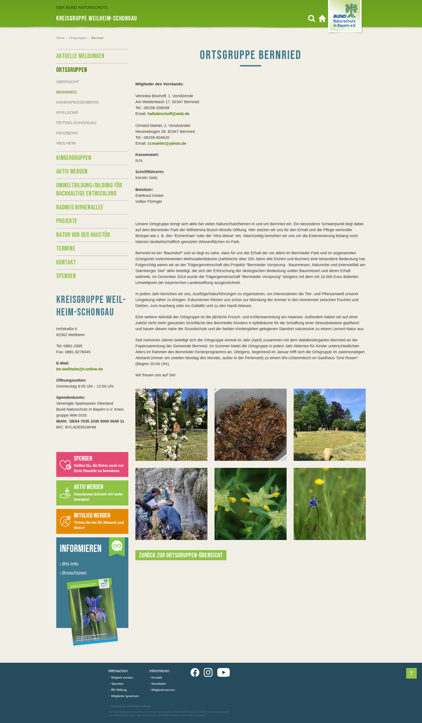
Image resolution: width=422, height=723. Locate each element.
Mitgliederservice (163, 690)
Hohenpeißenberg (77, 102)
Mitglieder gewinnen (124, 696)
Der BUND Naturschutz (82, 7)
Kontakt (66, 262)
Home (60, 38)
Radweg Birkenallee (80, 207)
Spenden (66, 276)
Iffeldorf (67, 112)
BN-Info (69, 564)
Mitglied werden (121, 677)
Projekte (66, 221)
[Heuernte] (330, 425)
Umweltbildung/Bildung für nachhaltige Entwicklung (89, 189)
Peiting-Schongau (76, 123)
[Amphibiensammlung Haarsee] (251, 425)
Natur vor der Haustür (83, 235)
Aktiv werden (72, 172)
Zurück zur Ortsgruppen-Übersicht (181, 555)
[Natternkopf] (251, 504)
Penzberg (67, 133)
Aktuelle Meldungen (80, 56)
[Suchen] (311, 18)
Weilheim (66, 143)
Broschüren (73, 573)
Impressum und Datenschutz (129, 706)
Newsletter (158, 683)
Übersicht (67, 82)
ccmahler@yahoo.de (166, 143)
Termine (65, 249)
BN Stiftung (118, 690)
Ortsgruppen (78, 38)
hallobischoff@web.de (168, 114)
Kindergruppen (73, 158)
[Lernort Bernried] (171, 425)
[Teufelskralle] (330, 504)
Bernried (66, 92)
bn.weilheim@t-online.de (79, 369)
